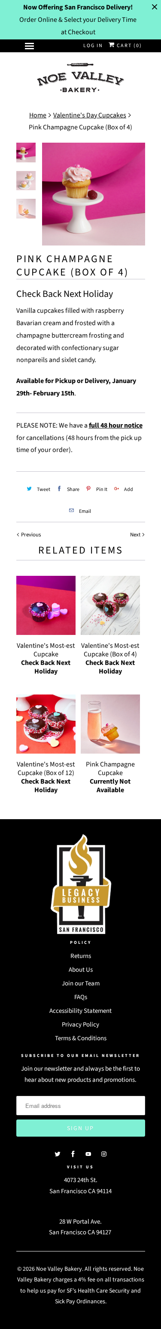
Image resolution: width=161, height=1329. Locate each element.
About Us (81, 969)
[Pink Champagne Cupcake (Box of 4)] (93, 194)
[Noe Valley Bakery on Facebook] (73, 1154)
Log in (93, 45)
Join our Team (81, 983)
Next (136, 535)
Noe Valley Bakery (59, 1269)
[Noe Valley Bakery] (80, 78)
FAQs (80, 997)
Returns (80, 956)
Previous (30, 535)
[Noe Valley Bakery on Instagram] (103, 1154)
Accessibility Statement (80, 1010)
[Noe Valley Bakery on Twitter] (57, 1154)
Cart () (128, 45)
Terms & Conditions (80, 1038)
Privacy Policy (80, 1024)
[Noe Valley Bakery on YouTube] (88, 1154)
